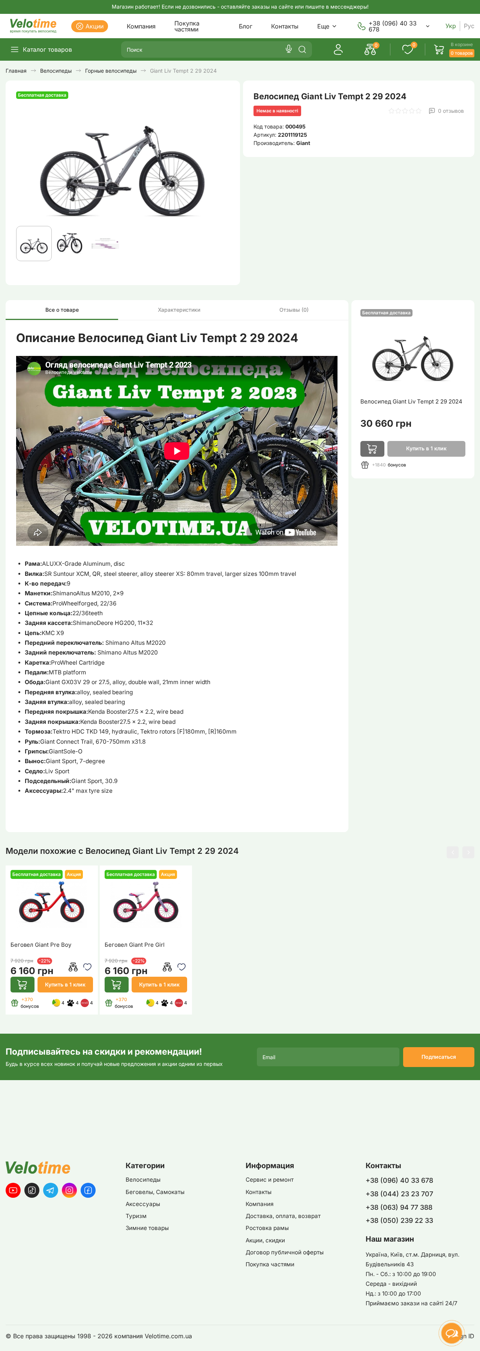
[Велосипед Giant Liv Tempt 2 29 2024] (412, 351)
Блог (245, 26)
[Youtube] (13, 1190)
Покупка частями (187, 26)
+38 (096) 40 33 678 (393, 26)
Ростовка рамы (267, 1227)
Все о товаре (62, 309)
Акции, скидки (265, 1240)
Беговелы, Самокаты (155, 1192)
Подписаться (439, 1057)
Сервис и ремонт (270, 1179)
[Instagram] (69, 1190)
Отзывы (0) (294, 309)
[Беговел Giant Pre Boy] (51, 903)
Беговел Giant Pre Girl (135, 945)
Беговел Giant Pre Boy (40, 945)
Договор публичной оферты (285, 1252)
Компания (141, 26)
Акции (95, 26)
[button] (453, 852)
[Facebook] (88, 1190)
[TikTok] (31, 1190)
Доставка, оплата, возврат (283, 1215)
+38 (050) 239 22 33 (399, 1220)
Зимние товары (147, 1227)
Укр (451, 26)
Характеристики (179, 309)
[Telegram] (50, 1190)
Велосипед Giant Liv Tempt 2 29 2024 (411, 401)
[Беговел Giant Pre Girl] (146, 903)
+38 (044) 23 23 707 (399, 1194)
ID (471, 1336)
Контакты (284, 26)
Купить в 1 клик (65, 984)
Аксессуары (143, 1204)
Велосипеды (143, 1179)
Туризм (136, 1215)
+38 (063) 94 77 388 (399, 1207)
